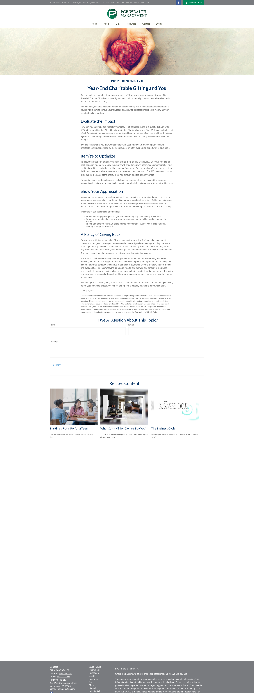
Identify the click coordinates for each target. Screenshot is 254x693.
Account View (195, 2)
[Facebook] (178, 2)
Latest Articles (95, 691)
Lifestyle (93, 688)
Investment (94, 673)
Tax (90, 682)
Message (54, 342)
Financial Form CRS (129, 669)
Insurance (93, 679)
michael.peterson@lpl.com (137, 2)
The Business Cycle (163, 428)
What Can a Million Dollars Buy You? (123, 428)
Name (52, 325)
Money (92, 685)
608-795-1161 (112, 2)
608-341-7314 (63, 677)
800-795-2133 (65, 673)
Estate (92, 676)
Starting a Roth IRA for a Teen (69, 428)
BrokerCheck (182, 674)
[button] (95, 24)
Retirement (94, 670)
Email (131, 325)
